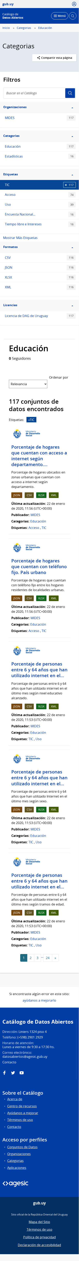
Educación (45, 28)
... (42, 956)
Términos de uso (20, 1120)
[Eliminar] (29, 420)
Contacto (14, 1127)
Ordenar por (58, 377)
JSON (39, 267)
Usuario (70, 93)
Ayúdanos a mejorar (22, 1113)
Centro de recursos (22, 1106)
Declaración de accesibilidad (39, 1245)
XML (39, 287)
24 (48, 958)
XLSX (39, 277)
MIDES (39, 118)
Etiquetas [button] (10, 174)
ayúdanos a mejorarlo (39, 1000)
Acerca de (14, 1099)
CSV (39, 257)
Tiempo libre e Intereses (39, 224)
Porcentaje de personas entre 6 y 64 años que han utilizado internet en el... (39, 670)
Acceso (39, 194)
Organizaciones (19, 1154)
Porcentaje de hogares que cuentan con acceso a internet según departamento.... (39, 455)
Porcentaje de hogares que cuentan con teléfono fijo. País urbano (39, 566)
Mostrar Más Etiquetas (20, 238)
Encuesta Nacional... (39, 214)
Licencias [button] (10, 305)
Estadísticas (39, 156)
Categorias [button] (11, 136)
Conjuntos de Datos (22, 1147)
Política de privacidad (39, 1237)
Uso (39, 204)
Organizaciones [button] (14, 107)
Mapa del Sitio (39, 1222)
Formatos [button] (10, 247)
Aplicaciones (16, 1167)
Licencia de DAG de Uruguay (39, 316)
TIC (39, 185)
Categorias (24, 28)
